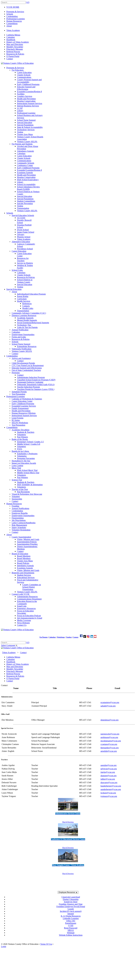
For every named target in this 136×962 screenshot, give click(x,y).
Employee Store (70, 902)
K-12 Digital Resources (71, 916)
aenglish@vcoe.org (109, 751)
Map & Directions (68, 822)
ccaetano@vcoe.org (109, 744)
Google (71, 909)
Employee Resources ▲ (68, 892)
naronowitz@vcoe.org (110, 734)
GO (27, 2)
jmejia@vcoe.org (108, 772)
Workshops (61, 637)
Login (3, 946)
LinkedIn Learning (71, 918)
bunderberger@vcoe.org (111, 786)
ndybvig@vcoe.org (109, 769)
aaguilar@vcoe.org (108, 765)
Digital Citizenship (70, 899)
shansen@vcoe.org (108, 775)
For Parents (44, 637)
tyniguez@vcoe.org (109, 796)
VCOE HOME (12, 7)
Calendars (52, 637)
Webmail (70, 933)
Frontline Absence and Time (70, 904)
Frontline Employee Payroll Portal (70, 906)
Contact (75, 637)
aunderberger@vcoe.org (111, 789)
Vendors (69, 637)
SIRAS (71, 930)
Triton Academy (13, 30)
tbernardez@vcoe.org (110, 748)
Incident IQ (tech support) (71, 911)
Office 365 (70, 921)
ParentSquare (70, 923)
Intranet (70, 914)
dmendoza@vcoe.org (109, 720)
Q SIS (70, 925)
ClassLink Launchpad (70, 897)
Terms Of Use (46, 944)
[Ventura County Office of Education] (17, 63)
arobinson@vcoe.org (109, 737)
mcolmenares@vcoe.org (111, 741)
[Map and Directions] (68, 811)
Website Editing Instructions (70, 935)
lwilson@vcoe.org (108, 793)
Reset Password (70, 928)
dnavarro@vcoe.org (109, 782)
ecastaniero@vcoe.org (110, 702)
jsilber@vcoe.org (108, 779)
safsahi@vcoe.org (108, 706)
